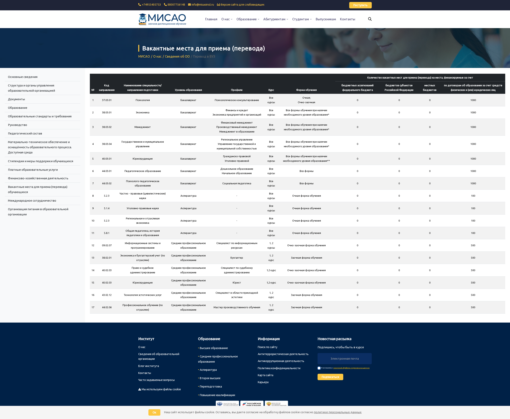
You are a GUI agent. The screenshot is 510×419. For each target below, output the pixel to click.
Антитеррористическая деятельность (283, 354)
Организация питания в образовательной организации (38, 211)
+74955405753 (151, 4)
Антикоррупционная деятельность (281, 361)
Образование (17, 107)
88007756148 (176, 4)
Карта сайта (265, 375)
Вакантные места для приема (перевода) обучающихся (37, 189)
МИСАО (144, 56)
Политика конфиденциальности (279, 368)
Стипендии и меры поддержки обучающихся (40, 161)
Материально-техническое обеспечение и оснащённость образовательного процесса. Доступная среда (40, 147)
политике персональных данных (338, 412)
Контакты (144, 373)
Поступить (360, 5)
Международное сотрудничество (32, 200)
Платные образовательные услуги (33, 169)
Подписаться (330, 377)
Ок (154, 412)
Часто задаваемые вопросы (156, 380)
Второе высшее (209, 378)
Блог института (148, 366)
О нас (157, 56)
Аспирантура (207, 369)
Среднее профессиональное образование (218, 358)
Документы (16, 99)
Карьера (263, 382)
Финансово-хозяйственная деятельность (38, 178)
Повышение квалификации (216, 395)
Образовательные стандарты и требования (40, 116)
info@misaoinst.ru (203, 4)
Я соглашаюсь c (345, 368)
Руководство (17, 125)
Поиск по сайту (267, 347)
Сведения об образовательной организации (158, 356)
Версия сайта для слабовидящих (242, 4)
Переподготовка (210, 386)
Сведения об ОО (177, 56)
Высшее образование (213, 348)
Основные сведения (22, 77)
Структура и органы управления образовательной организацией (31, 88)
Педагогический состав (25, 133)
